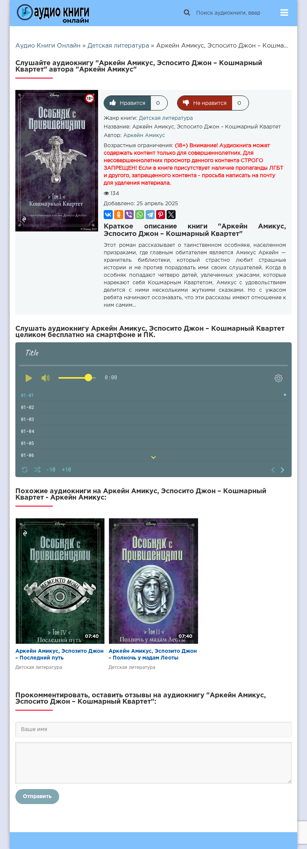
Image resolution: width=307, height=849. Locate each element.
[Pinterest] (160, 214)
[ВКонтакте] (108, 214)
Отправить (37, 796)
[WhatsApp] (139, 214)
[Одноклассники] (118, 214)
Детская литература (166, 118)
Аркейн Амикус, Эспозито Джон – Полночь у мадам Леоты (153, 654)
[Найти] (186, 13)
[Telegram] (150, 214)
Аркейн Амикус (144, 135)
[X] (171, 214)
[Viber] (129, 214)
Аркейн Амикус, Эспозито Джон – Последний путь (59, 654)
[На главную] (52, 13)
